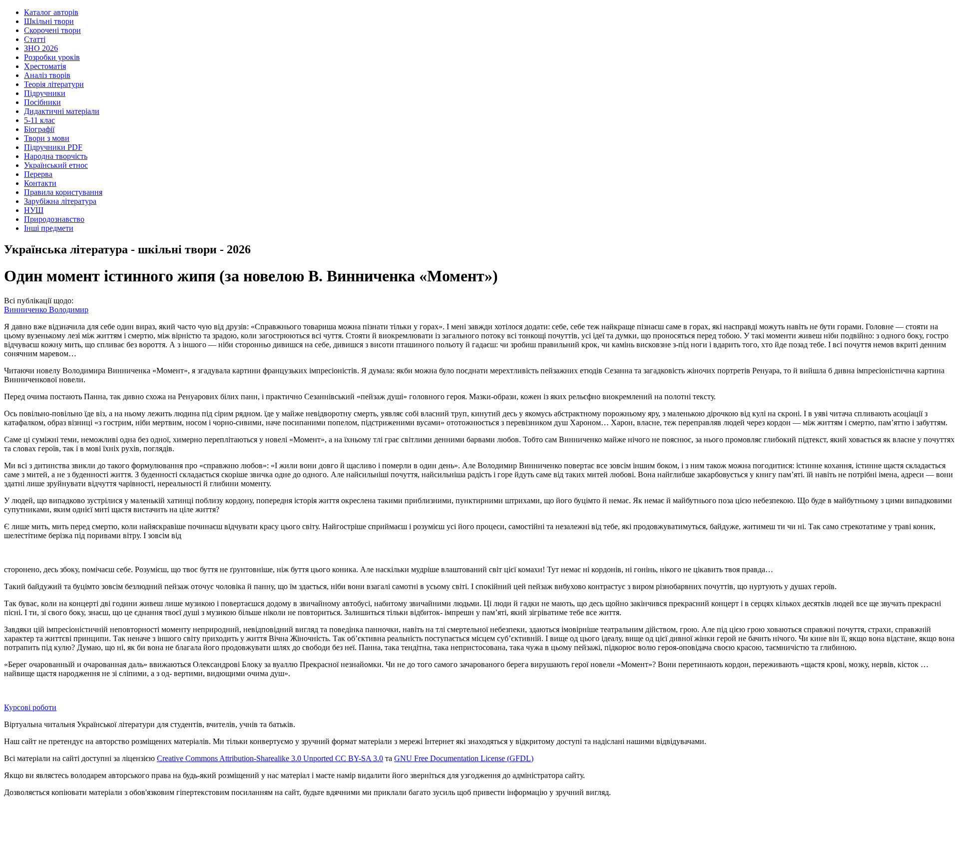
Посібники (42, 102)
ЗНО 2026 (41, 48)
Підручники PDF (53, 147)
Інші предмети (48, 228)
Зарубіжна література (60, 201)
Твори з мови (46, 138)
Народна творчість (55, 156)
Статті (34, 39)
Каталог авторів (51, 12)
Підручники (44, 93)
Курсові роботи (30, 707)
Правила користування (63, 192)
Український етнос (56, 165)
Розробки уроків (52, 57)
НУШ (33, 210)
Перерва (38, 174)
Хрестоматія (45, 66)
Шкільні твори (49, 21)
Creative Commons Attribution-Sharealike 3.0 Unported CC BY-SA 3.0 (270, 758)
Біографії (39, 129)
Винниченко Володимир (46, 309)
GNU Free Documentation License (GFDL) (463, 758)
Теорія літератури (54, 84)
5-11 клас (39, 120)
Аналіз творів (47, 75)
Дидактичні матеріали (61, 111)
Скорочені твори (52, 30)
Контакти (40, 183)
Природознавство (54, 219)
